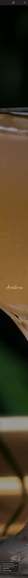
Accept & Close (6, 570)
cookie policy (5, 568)
